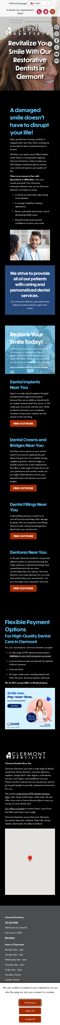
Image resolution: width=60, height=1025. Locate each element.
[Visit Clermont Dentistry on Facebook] (56, 40)
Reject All (30, 1010)
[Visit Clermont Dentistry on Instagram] (56, 33)
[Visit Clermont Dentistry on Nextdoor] (56, 61)
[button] (45, 11)
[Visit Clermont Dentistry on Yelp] (56, 47)
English (37, 3)
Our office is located (14, 808)
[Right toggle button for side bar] (49, 43)
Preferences (30, 1002)
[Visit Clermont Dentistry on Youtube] (56, 54)
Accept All (30, 1019)
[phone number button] (39, 11)
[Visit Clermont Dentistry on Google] (56, 27)
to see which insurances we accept (30, 656)
